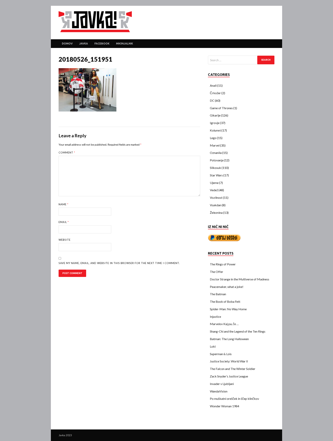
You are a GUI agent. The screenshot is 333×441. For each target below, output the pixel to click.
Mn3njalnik (124, 43)
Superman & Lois (221, 354)
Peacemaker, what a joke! (226, 286)
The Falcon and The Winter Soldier (232, 369)
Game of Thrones (221, 108)
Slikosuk (215, 167)
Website (65, 239)
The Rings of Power (223, 264)
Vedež (214, 190)
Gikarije (215, 115)
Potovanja (216, 160)
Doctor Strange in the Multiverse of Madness (239, 279)
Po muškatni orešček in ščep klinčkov (234, 398)
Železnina (216, 212)
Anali (213, 85)
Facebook (101, 43)
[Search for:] (241, 60)
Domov (67, 43)
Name (63, 204)
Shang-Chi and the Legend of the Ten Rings (237, 331)
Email (64, 222)
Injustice (215, 316)
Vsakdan (215, 205)
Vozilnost (216, 197)
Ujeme (214, 182)
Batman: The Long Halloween (229, 339)
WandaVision (218, 391)
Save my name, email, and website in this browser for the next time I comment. (119, 263)
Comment (67, 152)
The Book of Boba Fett (225, 301)
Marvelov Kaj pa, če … (224, 324)
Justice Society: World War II (229, 361)
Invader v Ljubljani (222, 384)
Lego (213, 138)
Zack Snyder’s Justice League (229, 376)
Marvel (214, 145)
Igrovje (214, 123)
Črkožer (215, 93)
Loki (213, 346)
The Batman (218, 294)
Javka (83, 43)
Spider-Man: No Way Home (228, 309)
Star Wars (216, 175)
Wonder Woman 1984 (224, 406)
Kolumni (215, 130)
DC (212, 100)
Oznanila (216, 152)
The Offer (216, 271)
